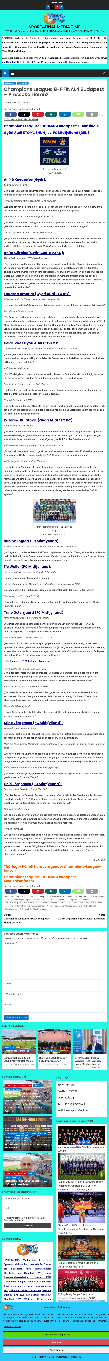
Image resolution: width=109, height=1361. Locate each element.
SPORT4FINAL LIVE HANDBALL (17, 1141)
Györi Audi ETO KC (30, 903)
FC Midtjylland (71, 900)
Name (7, 983)
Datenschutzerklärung (59, 1357)
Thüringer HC (25, 909)
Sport (37, 1085)
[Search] (104, 73)
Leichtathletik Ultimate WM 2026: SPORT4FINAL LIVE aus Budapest (24, 1095)
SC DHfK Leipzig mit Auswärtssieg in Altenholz (80, 916)
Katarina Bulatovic (22, 906)
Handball (54, 903)
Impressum (76, 1357)
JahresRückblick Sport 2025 (17, 1051)
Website (8, 1004)
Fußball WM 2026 (34, 57)
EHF (20, 119)
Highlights (22, 83)
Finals (43, 1051)
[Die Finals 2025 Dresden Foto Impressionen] (54, 1041)
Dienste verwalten (12, 1326)
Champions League (78, 62)
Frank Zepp (11, 102)
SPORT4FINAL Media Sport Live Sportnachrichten (33, 38)
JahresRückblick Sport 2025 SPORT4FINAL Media (18, 1059)
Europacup (9, 83)
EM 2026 (95, 57)
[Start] (5, 73)
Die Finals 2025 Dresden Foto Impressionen (53, 1059)
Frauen (45, 62)
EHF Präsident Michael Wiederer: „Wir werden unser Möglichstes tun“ (88, 1061)
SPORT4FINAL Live (13, 1089)
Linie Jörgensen (38, 906)
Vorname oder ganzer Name (16, 1198)
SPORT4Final (31, 119)
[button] (12, 73)
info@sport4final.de (76, 1110)
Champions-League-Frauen (50, 896)
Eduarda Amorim (70, 896)
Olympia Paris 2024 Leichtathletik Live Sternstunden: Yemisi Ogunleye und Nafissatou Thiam (81, 1229)
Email (6, 1208)
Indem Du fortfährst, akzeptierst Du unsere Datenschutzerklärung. (25, 1219)
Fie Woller (84, 900)
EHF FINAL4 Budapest (55, 900)
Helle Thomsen (96, 903)
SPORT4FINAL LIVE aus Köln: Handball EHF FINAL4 (26, 1146)
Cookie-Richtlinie (40, 1357)
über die (46, 1290)
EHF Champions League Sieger (17, 900)
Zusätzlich (7, 57)
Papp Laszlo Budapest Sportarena (68, 906)
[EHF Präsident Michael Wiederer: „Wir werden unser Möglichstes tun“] (90, 1041)
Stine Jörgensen (11, 909)
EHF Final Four (38, 900)
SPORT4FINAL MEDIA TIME (54, 27)
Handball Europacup (68, 903)
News (49, 906)
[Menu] (12, 73)
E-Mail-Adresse (12, 994)
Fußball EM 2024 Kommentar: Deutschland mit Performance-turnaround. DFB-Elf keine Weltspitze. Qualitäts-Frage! (80, 1185)
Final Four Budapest (13, 903)
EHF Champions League (94, 896)
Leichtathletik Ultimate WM (18, 1085)
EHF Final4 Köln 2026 (37, 1133)
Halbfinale (44, 903)
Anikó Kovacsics (16, 896)
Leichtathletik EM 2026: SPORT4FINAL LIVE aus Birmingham (26, 1182)
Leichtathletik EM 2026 (16, 1173)
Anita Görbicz (30, 896)
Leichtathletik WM (73, 57)
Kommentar (10, 943)
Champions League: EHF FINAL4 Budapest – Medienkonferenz (27, 918)
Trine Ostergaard (39, 909)
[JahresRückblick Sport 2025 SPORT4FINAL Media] (19, 1041)
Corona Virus (82, 1051)
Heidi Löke (83, 903)
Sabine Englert (90, 906)
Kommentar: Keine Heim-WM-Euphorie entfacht (81, 1147)
